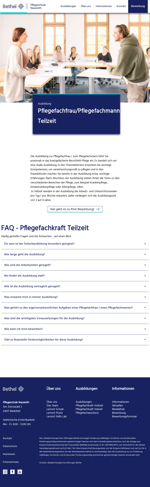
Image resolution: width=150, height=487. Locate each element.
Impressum (9, 454)
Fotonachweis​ (11, 462)
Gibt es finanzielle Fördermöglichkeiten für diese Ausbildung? (43, 339)
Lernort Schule (55, 409)
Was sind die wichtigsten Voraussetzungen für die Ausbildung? (44, 318)
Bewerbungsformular (124, 417)
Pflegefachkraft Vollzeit (89, 406)
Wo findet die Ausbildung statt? (24, 276)
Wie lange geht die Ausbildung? (24, 254)
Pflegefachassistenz (87, 413)
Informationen (104, 6)
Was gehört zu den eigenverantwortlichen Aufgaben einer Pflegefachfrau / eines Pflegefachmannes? (68, 307)
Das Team (52, 406)
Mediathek (118, 409)
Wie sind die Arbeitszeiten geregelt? (27, 265)
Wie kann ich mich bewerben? (23, 329)
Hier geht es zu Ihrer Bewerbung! (72, 209)
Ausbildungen (68, 6)
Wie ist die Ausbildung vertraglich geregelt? (32, 286)
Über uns (86, 6)
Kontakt (121, 6)
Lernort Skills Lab (57, 417)
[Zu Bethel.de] (13, 389)
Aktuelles (117, 406)
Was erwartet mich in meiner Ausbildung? (31, 297)
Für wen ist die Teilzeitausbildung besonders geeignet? (39, 244)
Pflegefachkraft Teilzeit (89, 409)
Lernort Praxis (55, 413)
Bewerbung (138, 6)
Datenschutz (10, 446)
